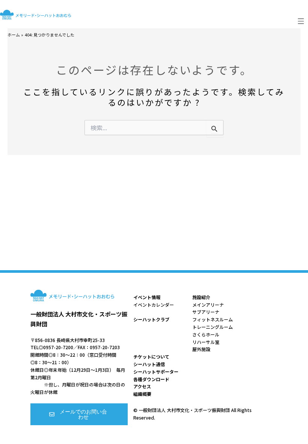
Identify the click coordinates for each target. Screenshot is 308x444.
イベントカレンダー (153, 304)
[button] (301, 21)
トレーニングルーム (212, 327)
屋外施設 (201, 349)
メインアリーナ (208, 304)
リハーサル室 (205, 342)
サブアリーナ (205, 312)
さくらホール (205, 334)
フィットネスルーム (212, 319)
